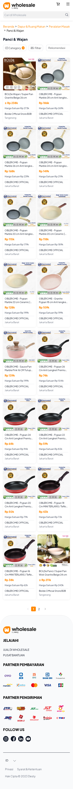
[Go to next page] (45, 609)
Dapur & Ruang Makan (31, 26)
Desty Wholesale (19, 5)
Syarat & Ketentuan (29, 769)
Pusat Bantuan (14, 655)
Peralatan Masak (59, 26)
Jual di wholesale (16, 649)
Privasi (9, 769)
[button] (11, 760)
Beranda (8, 26)
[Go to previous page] (28, 609)
